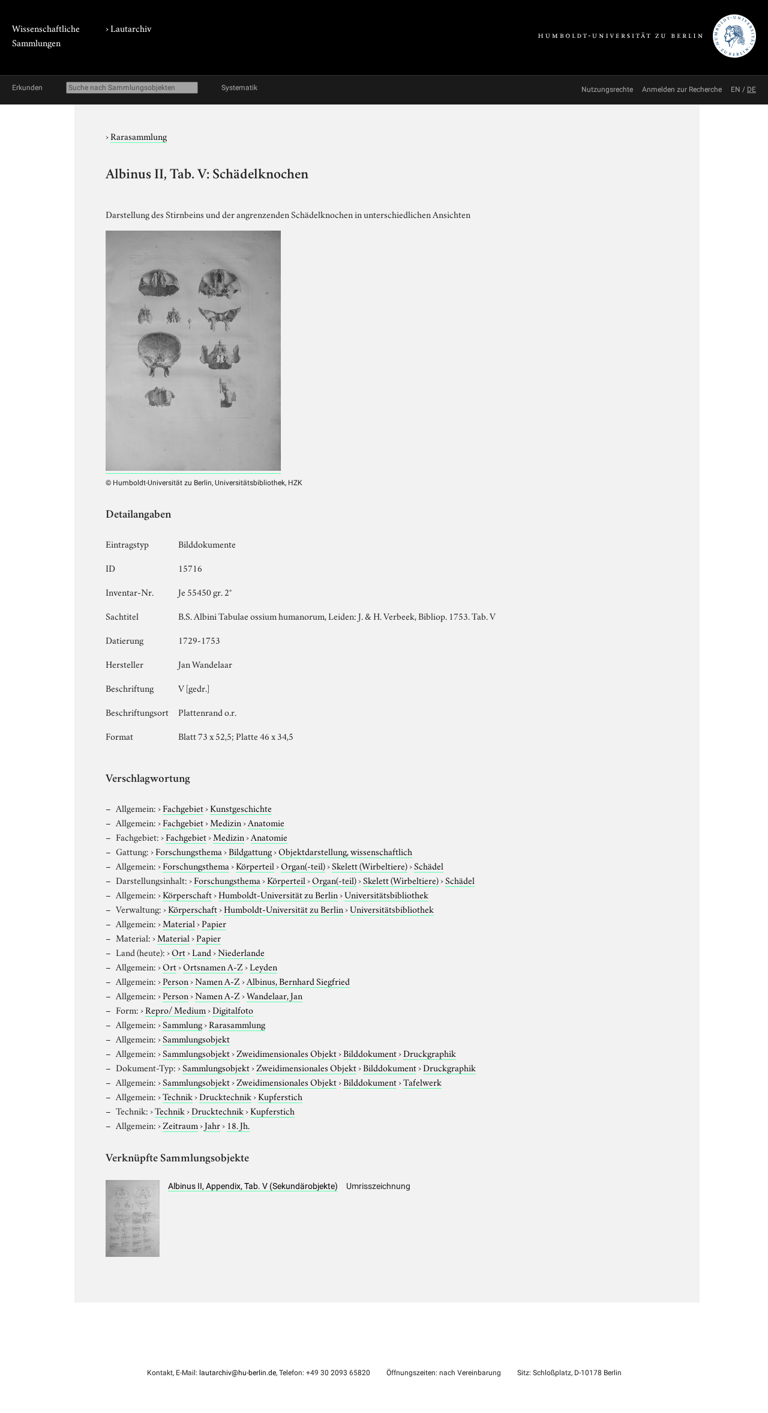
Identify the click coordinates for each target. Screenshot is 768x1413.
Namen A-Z (217, 980)
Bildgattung (250, 851)
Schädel (428, 865)
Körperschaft (187, 894)
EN (735, 89)
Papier (214, 923)
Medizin (225, 822)
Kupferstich (280, 1096)
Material (179, 923)
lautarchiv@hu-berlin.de (237, 1373)
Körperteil (255, 865)
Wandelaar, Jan (274, 995)
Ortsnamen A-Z (213, 966)
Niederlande (241, 951)
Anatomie (266, 822)
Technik (178, 1096)
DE (751, 89)
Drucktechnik (225, 1096)
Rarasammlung (138, 135)
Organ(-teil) (303, 865)
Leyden (263, 966)
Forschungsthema (188, 851)
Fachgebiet (183, 807)
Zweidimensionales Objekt (286, 1052)
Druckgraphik (429, 1052)
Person (175, 980)
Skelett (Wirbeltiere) (369, 865)
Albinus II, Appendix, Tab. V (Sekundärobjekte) (253, 1186)
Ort (178, 951)
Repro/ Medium (175, 1009)
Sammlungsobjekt (196, 1038)
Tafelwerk (422, 1081)
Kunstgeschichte (241, 807)
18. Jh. (238, 1124)
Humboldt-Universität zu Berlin (278, 894)
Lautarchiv (130, 27)
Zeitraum (180, 1124)
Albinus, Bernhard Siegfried (298, 980)
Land (201, 951)
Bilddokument (370, 1052)
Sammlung (182, 1023)
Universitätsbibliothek (386, 894)
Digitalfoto (232, 1009)
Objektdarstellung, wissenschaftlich (345, 851)
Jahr (212, 1124)
